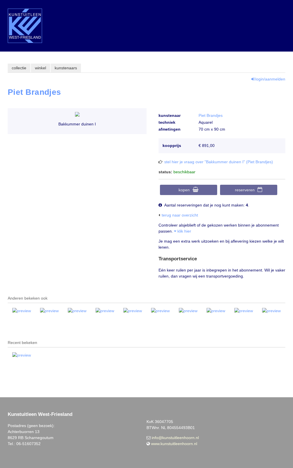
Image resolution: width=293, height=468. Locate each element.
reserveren (245, 190)
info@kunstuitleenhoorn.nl (175, 437)
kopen (184, 190)
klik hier (183, 231)
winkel (40, 68)
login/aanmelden (270, 79)
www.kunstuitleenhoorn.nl (174, 443)
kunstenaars (66, 68)
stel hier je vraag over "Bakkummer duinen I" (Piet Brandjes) (218, 162)
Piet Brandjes (211, 115)
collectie (19, 68)
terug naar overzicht (180, 215)
